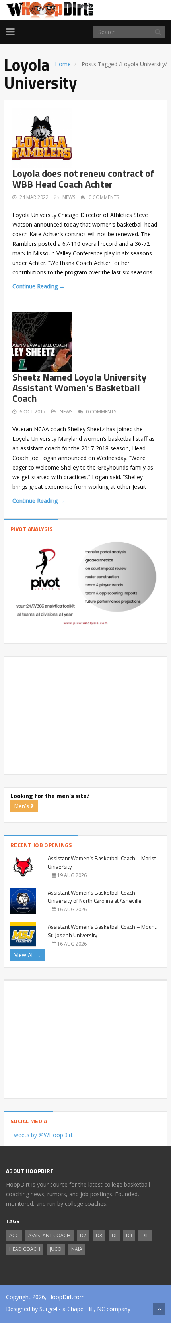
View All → (27, 955)
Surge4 (48, 1309)
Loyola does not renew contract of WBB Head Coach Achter (83, 178)
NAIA (76, 1249)
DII (129, 1235)
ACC (14, 1235)
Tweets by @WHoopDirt (41, 1135)
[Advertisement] (85, 712)
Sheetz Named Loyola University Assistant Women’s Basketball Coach (79, 387)
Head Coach (24, 1249)
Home (63, 64)
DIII (145, 1235)
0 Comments (104, 197)
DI (114, 1235)
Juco (56, 1249)
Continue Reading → (38, 286)
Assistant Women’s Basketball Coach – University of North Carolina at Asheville (95, 896)
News (68, 197)
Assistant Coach (49, 1235)
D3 (99, 1235)
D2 (83, 1235)
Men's (22, 806)
